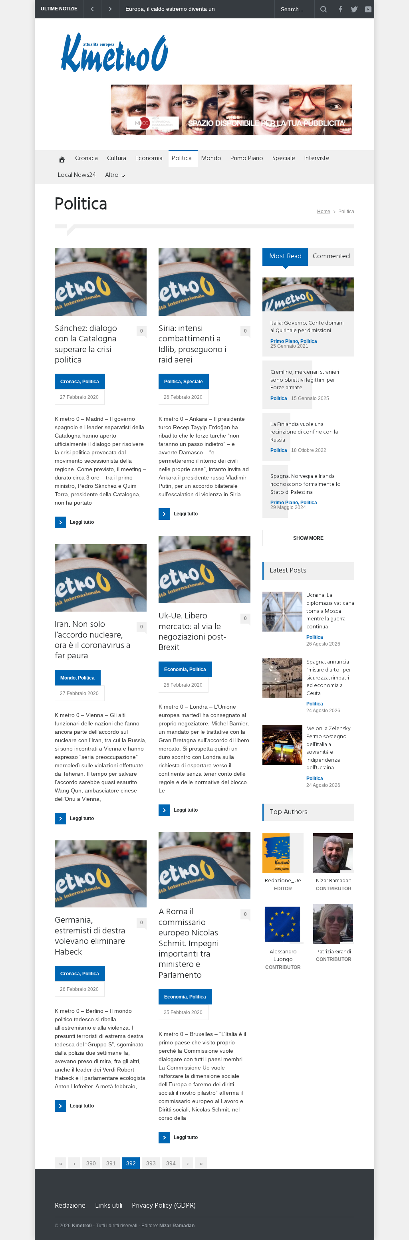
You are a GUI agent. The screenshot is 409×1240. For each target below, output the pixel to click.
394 (171, 1163)
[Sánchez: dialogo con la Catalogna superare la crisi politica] (101, 282)
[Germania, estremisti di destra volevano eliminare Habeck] (101, 874)
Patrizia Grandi (333, 952)
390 (91, 1163)
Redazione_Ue (283, 880)
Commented (331, 256)
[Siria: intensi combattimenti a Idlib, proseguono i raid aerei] (204, 282)
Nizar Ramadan (333, 880)
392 (131, 1163)
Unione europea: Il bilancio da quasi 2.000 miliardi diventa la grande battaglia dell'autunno (173, 9)
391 (111, 1163)
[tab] (285, 259)
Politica (182, 158)
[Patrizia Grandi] (333, 924)
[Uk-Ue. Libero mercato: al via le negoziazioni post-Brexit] (204, 569)
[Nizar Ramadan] (333, 853)
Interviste (317, 158)
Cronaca (86, 158)
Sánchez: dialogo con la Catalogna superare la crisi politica (86, 345)
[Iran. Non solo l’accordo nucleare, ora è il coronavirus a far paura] (101, 578)
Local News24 (77, 175)
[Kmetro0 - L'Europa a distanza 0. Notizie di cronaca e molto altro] (115, 69)
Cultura (116, 158)
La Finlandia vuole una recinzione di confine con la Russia (304, 432)
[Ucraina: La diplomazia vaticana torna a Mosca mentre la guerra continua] (282, 612)
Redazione (70, 1206)
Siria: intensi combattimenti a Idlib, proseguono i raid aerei (192, 345)
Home (323, 211)
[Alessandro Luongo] (283, 924)
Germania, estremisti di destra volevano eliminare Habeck (90, 936)
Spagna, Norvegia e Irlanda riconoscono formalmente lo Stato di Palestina (305, 484)
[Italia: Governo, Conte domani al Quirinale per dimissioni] (308, 294)
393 (151, 1163)
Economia (149, 158)
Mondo (211, 158)
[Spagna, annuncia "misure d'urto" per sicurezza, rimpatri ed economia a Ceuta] (282, 678)
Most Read (285, 256)
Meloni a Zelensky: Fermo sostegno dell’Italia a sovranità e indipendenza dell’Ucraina (329, 748)
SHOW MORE (308, 538)
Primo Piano (246, 158)
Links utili (108, 1206)
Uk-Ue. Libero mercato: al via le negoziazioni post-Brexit (192, 632)
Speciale (283, 158)
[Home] (60, 160)
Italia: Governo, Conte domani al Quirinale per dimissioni (306, 327)
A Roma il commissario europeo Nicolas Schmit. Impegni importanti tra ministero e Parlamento (189, 944)
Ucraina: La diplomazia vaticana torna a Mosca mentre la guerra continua (330, 611)
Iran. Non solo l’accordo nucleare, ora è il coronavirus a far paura (93, 641)
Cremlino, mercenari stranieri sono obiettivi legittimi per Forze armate (304, 380)
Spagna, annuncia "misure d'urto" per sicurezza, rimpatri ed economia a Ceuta (328, 678)
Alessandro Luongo (283, 956)
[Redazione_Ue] (283, 853)
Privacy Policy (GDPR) (164, 1206)
